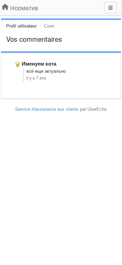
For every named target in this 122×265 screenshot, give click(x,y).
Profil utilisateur (21, 25)
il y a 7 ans (36, 78)
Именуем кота (39, 63)
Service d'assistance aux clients (47, 109)
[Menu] (110, 7)
